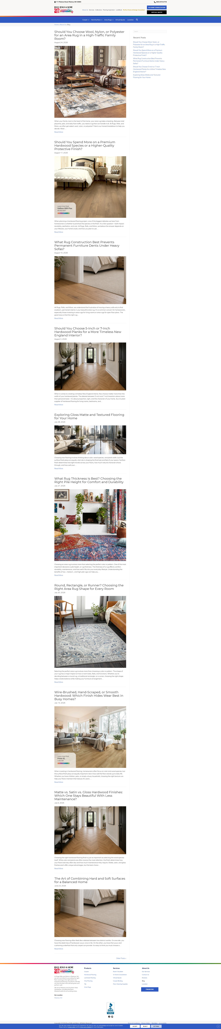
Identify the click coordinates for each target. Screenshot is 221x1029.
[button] (157, 7)
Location (130, 20)
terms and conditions (86, 1027)
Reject (145, 1026)
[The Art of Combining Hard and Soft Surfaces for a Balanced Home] (90, 913)
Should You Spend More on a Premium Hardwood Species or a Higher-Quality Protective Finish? (84, 145)
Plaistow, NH (58, 998)
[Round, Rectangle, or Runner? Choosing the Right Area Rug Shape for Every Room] (90, 632)
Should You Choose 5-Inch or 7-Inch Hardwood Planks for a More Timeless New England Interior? (87, 331)
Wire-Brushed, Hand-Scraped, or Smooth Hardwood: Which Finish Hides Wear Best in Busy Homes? (88, 695)
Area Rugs (108, 20)
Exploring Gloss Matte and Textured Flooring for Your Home (89, 416)
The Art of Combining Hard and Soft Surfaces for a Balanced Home (89, 880)
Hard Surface (96, 20)
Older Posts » (121, 958)
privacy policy (71, 1027)
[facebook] (109, 1017)
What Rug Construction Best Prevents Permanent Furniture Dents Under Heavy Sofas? (86, 245)
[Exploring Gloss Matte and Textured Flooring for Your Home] (90, 440)
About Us (63, 24)
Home (56, 24)
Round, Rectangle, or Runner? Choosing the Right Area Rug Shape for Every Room (89, 587)
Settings (156, 1026)
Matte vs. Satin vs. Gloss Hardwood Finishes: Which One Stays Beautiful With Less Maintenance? (88, 795)
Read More (58, 132)
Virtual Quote (120, 20)
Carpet (84, 20)
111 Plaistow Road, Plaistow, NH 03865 (68, 2)
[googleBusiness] (112, 1017)
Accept (135, 1026)
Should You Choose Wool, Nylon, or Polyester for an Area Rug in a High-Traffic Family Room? (89, 35)
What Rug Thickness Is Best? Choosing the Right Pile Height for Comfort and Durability (89, 480)
